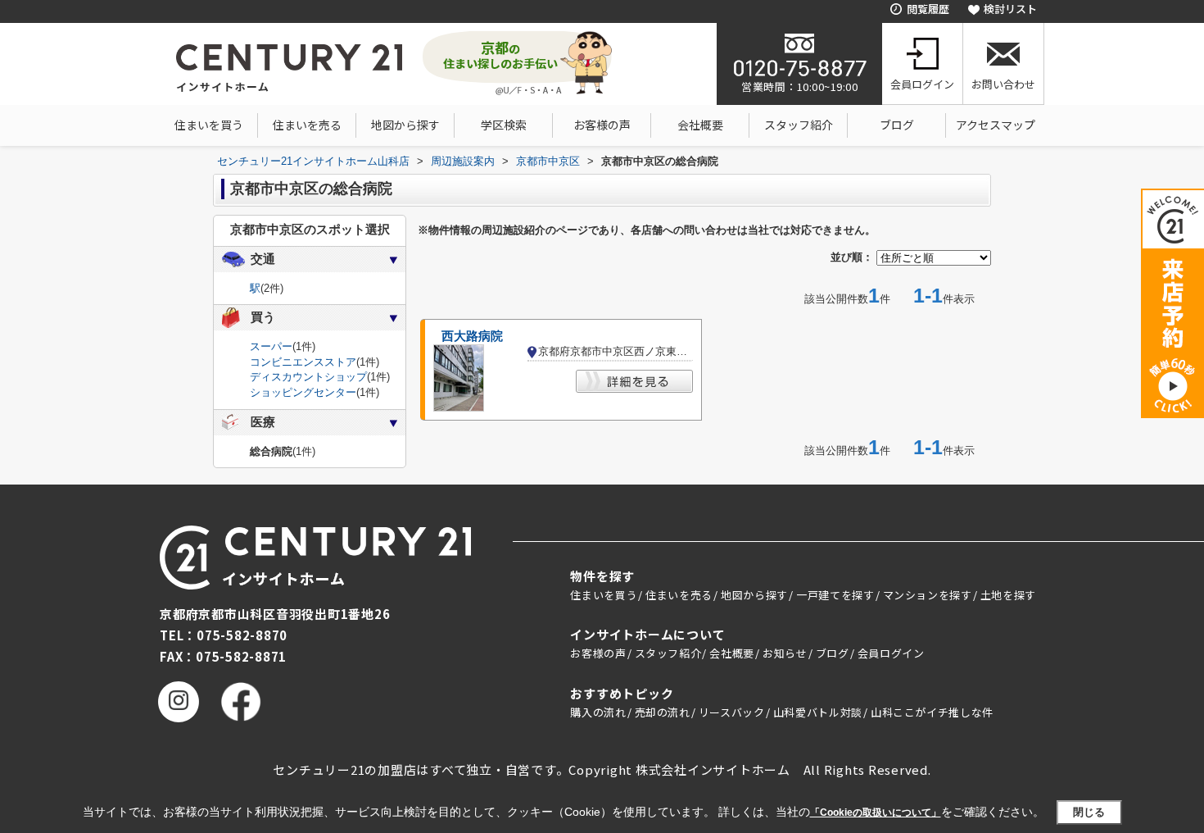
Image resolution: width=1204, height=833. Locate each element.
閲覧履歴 (928, 8)
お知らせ (785, 653)
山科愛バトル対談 (817, 712)
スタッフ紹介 (798, 124)
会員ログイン (922, 84)
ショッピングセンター (303, 392)
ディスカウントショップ (308, 377)
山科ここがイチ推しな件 (932, 712)
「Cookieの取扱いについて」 (875, 812)
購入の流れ (598, 712)
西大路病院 (472, 336)
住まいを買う (208, 124)
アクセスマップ (995, 124)
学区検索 (504, 124)
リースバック (732, 712)
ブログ (897, 124)
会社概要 (700, 124)
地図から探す (405, 124)
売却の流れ (662, 712)
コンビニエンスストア (303, 362)
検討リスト (1010, 8)
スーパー (271, 346)
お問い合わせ (1003, 84)
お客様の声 (602, 124)
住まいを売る (307, 124)
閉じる (1089, 812)
